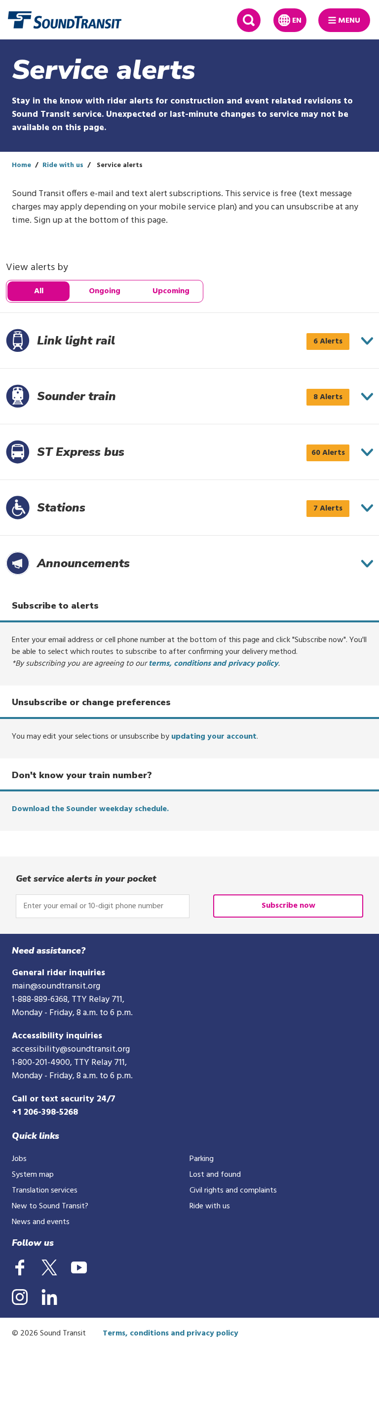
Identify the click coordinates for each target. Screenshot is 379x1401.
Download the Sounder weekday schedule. (90, 809)
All (38, 291)
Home (21, 165)
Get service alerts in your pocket (86, 879)
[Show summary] (367, 341)
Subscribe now (288, 905)
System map (33, 1174)
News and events (41, 1222)
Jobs (19, 1159)
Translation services (44, 1190)
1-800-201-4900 (41, 1063)
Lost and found (215, 1174)
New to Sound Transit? (50, 1206)
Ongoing (104, 291)
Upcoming (171, 291)
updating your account (214, 736)
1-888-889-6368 (40, 999)
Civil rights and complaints (233, 1190)
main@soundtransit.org (56, 986)
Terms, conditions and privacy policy (170, 1333)
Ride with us (62, 165)
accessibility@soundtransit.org (71, 1049)
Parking (202, 1159)
